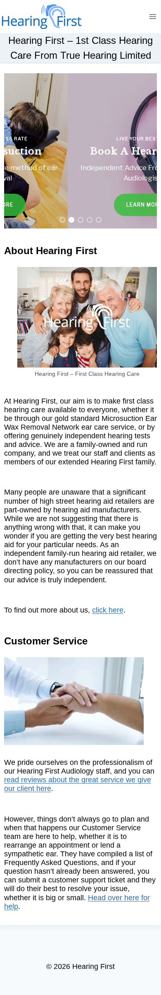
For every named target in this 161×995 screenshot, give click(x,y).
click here (107, 610)
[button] (80, 150)
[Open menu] (153, 16)
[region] (80, 150)
